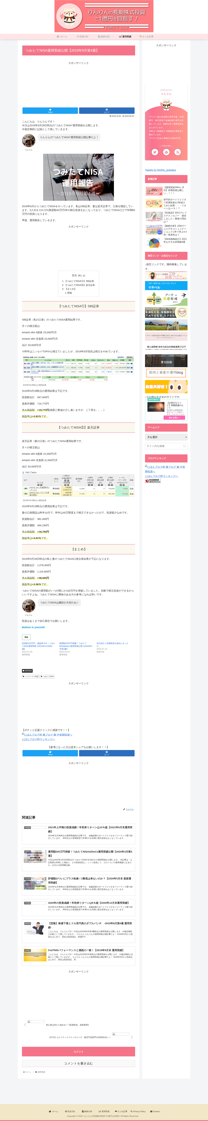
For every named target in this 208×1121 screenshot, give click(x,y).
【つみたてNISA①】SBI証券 (79, 281)
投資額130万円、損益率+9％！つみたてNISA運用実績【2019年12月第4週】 (38, 646)
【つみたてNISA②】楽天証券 (80, 285)
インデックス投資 (31, 676)
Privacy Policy (139, 1111)
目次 (74, 275)
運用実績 (28, 671)
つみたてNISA (48, 676)
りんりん (166, 93)
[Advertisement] (78, 85)
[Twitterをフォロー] (155, 152)
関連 (69, 293)
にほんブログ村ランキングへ (38, 739)
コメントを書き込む (78, 1063)
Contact (156, 1111)
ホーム (55, 1111)
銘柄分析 (88, 1111)
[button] (184, 446)
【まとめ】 (70, 289)
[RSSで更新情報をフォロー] (177, 152)
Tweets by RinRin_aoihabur (160, 170)
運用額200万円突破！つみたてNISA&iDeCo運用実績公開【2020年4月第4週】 (75, 646)
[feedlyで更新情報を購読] (166, 152)
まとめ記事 (122, 1111)
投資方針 (71, 1111)
